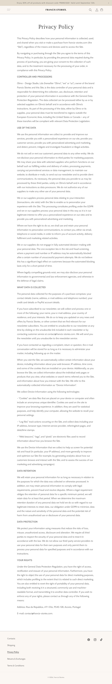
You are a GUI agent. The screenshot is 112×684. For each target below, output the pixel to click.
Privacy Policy (13, 652)
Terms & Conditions (15, 665)
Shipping (11, 645)
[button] (9, 10)
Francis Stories (59, 677)
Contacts (11, 638)
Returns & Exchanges (16, 659)
